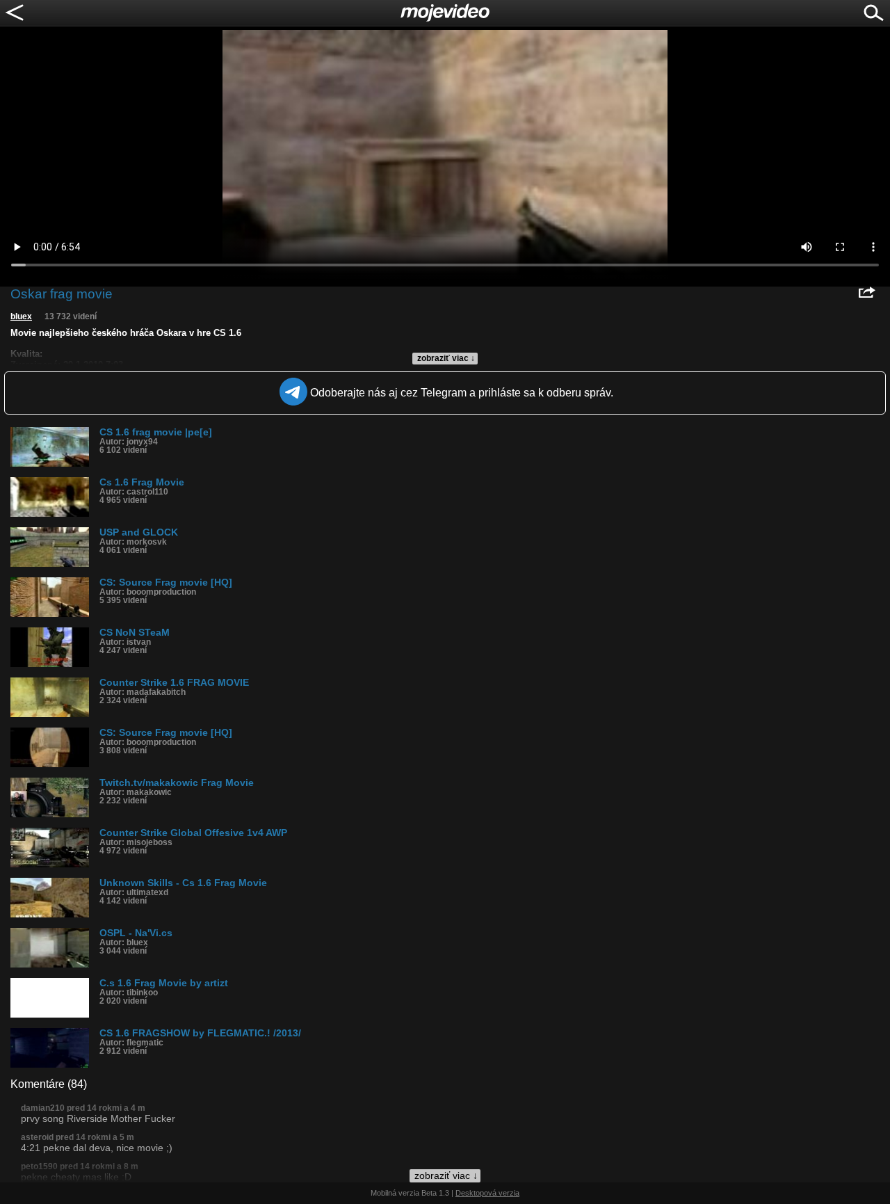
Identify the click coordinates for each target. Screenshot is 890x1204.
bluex (21, 316)
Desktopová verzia (487, 1193)
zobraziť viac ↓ (446, 358)
